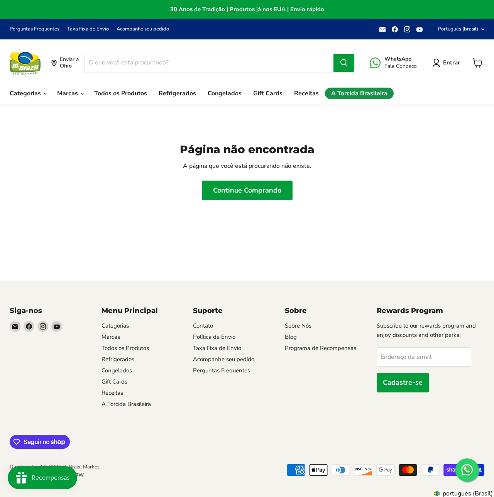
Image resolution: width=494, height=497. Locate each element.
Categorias (26, 93)
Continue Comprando (247, 190)
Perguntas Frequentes (34, 29)
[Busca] (343, 63)
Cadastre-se (403, 382)
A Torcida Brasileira (359, 93)
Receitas (306, 93)
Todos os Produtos (120, 93)
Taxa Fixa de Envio (88, 29)
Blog (291, 337)
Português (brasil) (458, 28)
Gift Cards (268, 93)
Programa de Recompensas (320, 348)
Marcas (68, 93)
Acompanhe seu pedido (143, 29)
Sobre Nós (298, 326)
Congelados (225, 93)
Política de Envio (214, 337)
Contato (203, 326)
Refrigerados (177, 93)
